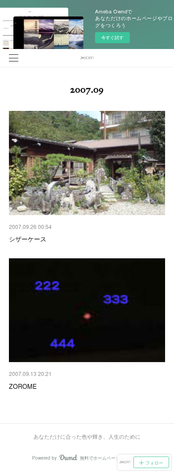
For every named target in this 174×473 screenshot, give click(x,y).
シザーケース (27, 238)
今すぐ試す (112, 37)
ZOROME (23, 386)
